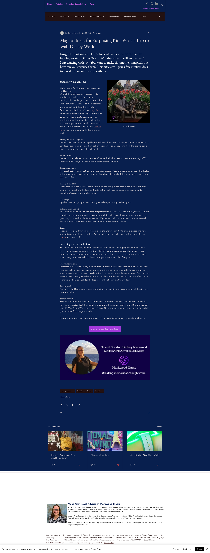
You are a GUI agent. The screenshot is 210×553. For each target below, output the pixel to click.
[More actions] (148, 33)
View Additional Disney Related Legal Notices (76, 540)
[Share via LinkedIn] (73, 405)
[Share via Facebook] (61, 405)
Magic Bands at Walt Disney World (144, 455)
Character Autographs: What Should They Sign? (63, 456)
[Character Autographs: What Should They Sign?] (65, 441)
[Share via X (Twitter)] (67, 405)
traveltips (98, 391)
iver (157, 507)
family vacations (67, 391)
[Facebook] (146, 3)
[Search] (162, 5)
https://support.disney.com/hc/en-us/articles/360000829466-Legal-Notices (125, 540)
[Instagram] (151, 3)
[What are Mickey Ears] (105, 441)
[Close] (207, 549)
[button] (92, 4)
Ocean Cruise (79, 16)
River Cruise (64, 16)
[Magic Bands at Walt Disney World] (144, 441)
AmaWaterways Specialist (117, 516)
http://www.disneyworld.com (138, 537)
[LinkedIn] (156, 3)
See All (159, 426)
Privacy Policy (109, 543)
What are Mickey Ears (99, 455)
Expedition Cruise (97, 16)
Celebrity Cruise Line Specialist (104, 518)
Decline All (187, 549)
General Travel (130, 16)
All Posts (51, 16)
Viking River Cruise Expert (138, 516)
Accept (199, 549)
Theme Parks (114, 16)
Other (143, 16)
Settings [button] (176, 549)
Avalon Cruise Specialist (83, 518)
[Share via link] (79, 405)
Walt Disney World (84, 391)
